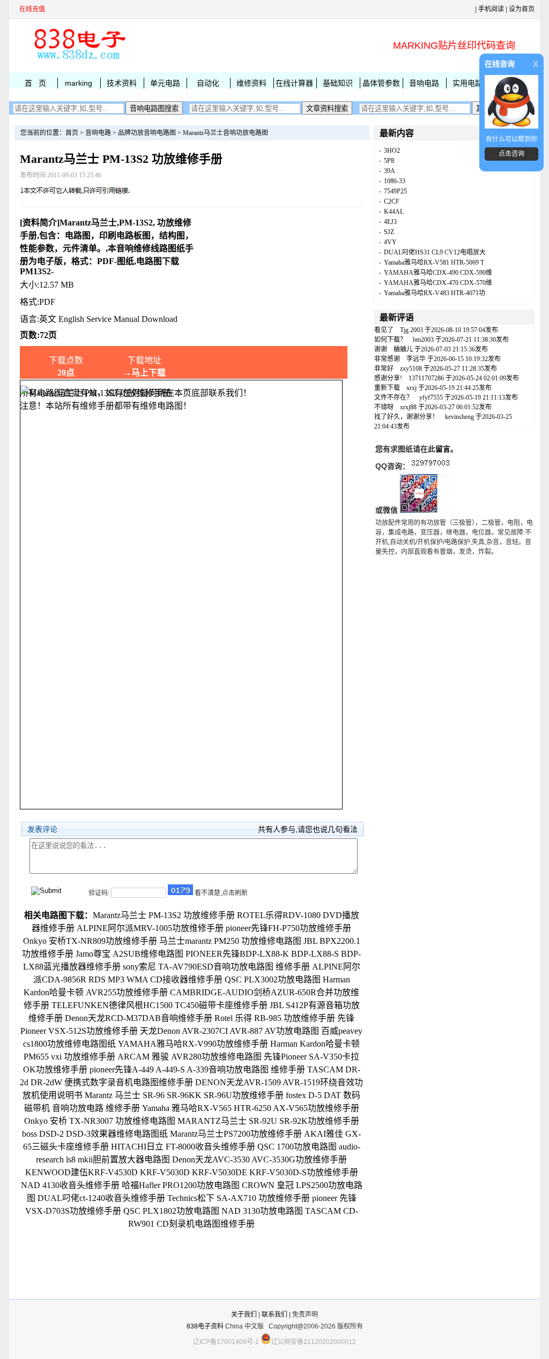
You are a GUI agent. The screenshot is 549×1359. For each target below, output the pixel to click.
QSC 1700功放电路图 (297, 1146)
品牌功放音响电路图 (147, 133)
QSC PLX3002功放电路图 (273, 979)
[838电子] (78, 59)
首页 (71, 133)
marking (78, 83)
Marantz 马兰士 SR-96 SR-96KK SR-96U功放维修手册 (184, 1095)
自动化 (208, 83)
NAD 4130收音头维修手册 (70, 1185)
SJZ (389, 232)
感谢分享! (388, 378)
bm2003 (423, 339)
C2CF (391, 201)
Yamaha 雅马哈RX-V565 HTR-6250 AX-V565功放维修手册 (250, 1108)
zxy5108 (411, 368)
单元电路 (165, 83)
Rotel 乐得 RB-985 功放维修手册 (274, 1018)
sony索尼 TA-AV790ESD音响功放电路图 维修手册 (216, 966)
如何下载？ (390, 339)
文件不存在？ (393, 397)
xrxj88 (408, 407)
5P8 (389, 160)
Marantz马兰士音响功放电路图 (225, 133)
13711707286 (426, 378)
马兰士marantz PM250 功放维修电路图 (230, 940)
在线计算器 (294, 83)
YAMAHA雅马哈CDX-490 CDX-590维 (438, 272)
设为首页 (522, 9)
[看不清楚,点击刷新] (180, 889)
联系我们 (274, 1314)
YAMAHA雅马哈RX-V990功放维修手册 (193, 1043)
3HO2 (392, 150)
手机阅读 (491, 9)
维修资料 (251, 83)
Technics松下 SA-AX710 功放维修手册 (238, 1198)
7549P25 (395, 191)
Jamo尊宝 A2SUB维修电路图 (129, 953)
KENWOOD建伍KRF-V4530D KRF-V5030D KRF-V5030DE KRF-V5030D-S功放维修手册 (191, 1172)
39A (389, 171)
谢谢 (380, 349)
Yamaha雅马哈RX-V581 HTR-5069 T (434, 262)
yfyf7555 (431, 397)
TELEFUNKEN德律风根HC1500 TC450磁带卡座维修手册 (159, 1005)
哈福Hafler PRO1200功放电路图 (181, 1185)
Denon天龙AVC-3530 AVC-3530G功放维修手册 (259, 1159)
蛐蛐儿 (403, 349)
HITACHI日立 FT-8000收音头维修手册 (183, 1146)
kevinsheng (459, 417)
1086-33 (394, 181)
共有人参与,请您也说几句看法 (308, 829)
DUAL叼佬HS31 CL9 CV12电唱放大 (435, 252)
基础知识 (338, 83)
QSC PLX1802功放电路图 (171, 1210)
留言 (442, 449)
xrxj (411, 388)
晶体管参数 (381, 83)
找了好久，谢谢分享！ (406, 417)
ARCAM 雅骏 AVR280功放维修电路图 (189, 1056)
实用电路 (467, 83)
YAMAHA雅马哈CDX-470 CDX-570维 (438, 283)
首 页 (35, 83)
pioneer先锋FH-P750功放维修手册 (288, 928)
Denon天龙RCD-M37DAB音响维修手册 (138, 1018)
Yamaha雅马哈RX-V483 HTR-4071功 (434, 293)
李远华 (416, 359)
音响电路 (424, 83)
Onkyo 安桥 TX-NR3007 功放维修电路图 (99, 1120)
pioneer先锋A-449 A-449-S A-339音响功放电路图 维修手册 (197, 1069)
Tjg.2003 (411, 330)
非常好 (384, 368)
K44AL (394, 211)
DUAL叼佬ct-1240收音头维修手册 (101, 1198)
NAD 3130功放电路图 (262, 1210)
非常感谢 (387, 359)
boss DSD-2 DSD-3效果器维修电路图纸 (95, 1133)
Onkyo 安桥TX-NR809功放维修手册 (90, 940)
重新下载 (387, 388)
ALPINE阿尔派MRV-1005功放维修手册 (150, 928)
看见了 (384, 330)
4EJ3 (390, 222)
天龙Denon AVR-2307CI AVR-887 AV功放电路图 (229, 1030)
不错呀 (384, 407)
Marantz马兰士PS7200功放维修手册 (236, 1133)
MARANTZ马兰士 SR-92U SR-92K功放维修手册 (268, 1120)
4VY (390, 242)
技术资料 (122, 83)
